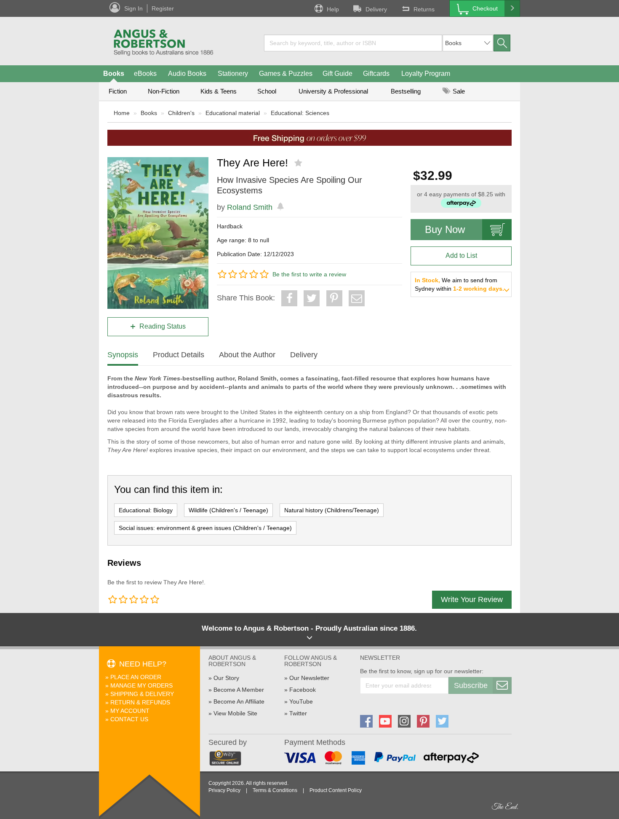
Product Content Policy (336, 790)
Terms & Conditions (275, 790)
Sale (458, 91)
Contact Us (129, 719)
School (266, 91)
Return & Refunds (140, 702)
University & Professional (333, 91)
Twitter (298, 713)
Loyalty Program (425, 73)
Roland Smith (249, 207)
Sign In (133, 8)
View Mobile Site (235, 713)
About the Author (247, 355)
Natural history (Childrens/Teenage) (331, 510)
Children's (181, 113)
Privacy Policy (224, 790)
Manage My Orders (141, 685)
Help (333, 9)
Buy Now (445, 229)
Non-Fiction (163, 91)
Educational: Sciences (300, 113)
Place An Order (135, 677)
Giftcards (376, 73)
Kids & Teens (218, 91)
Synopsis (122, 355)
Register (163, 8)
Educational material (232, 113)
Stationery (233, 73)
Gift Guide (337, 73)
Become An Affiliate (238, 701)
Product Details (178, 355)
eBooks (145, 73)
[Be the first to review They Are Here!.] (299, 163)
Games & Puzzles (285, 73)
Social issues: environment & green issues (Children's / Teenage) (205, 528)
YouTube (301, 701)
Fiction (118, 91)
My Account (129, 710)
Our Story (226, 677)
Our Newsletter (309, 677)
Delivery (376, 9)
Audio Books (187, 73)
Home (122, 113)
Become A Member (238, 689)
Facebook (302, 689)
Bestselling (406, 91)
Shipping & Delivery (142, 694)
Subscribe (471, 685)
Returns (424, 9)
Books (113, 73)
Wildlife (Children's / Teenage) (228, 510)
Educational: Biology (146, 510)
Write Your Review (472, 599)
